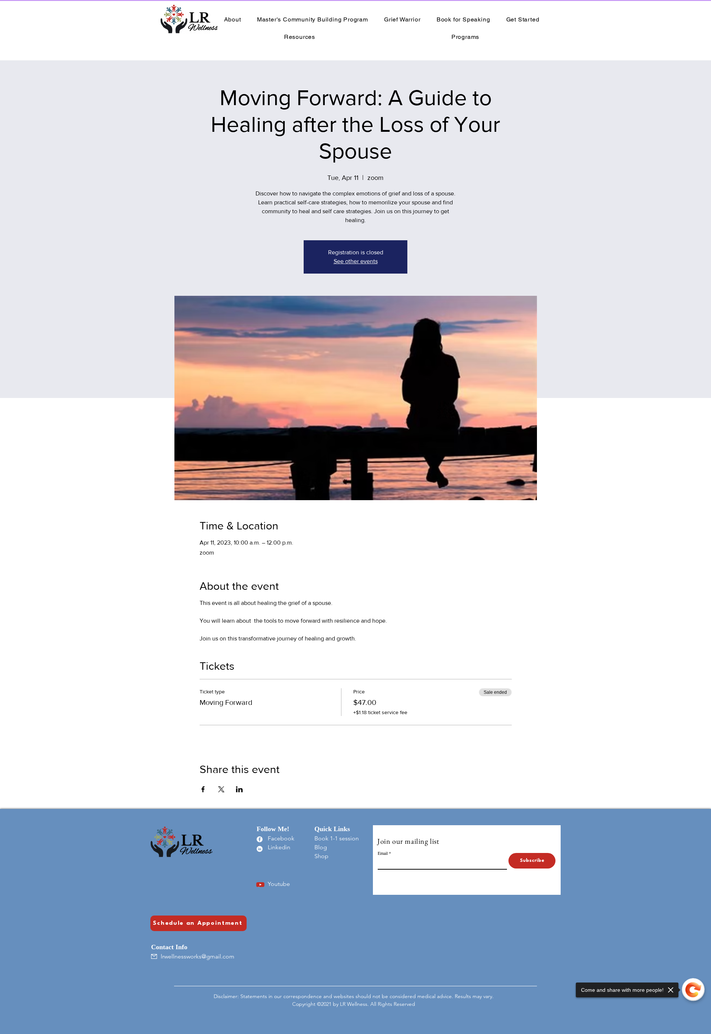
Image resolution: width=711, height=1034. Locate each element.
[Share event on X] (221, 789)
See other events (356, 261)
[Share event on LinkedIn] (239, 789)
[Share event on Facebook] (203, 789)
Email (383, 853)
